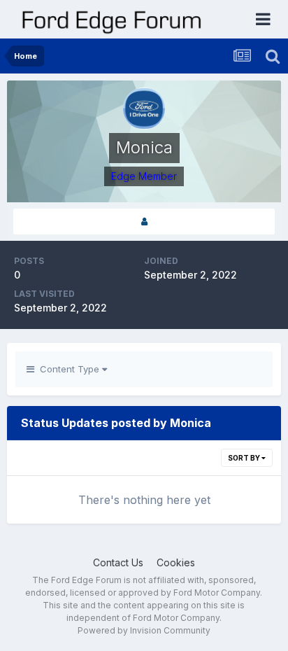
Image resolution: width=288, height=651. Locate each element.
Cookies (176, 562)
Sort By (244, 458)
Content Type (68, 368)
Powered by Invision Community (144, 630)
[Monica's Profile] (144, 221)
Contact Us (118, 562)
